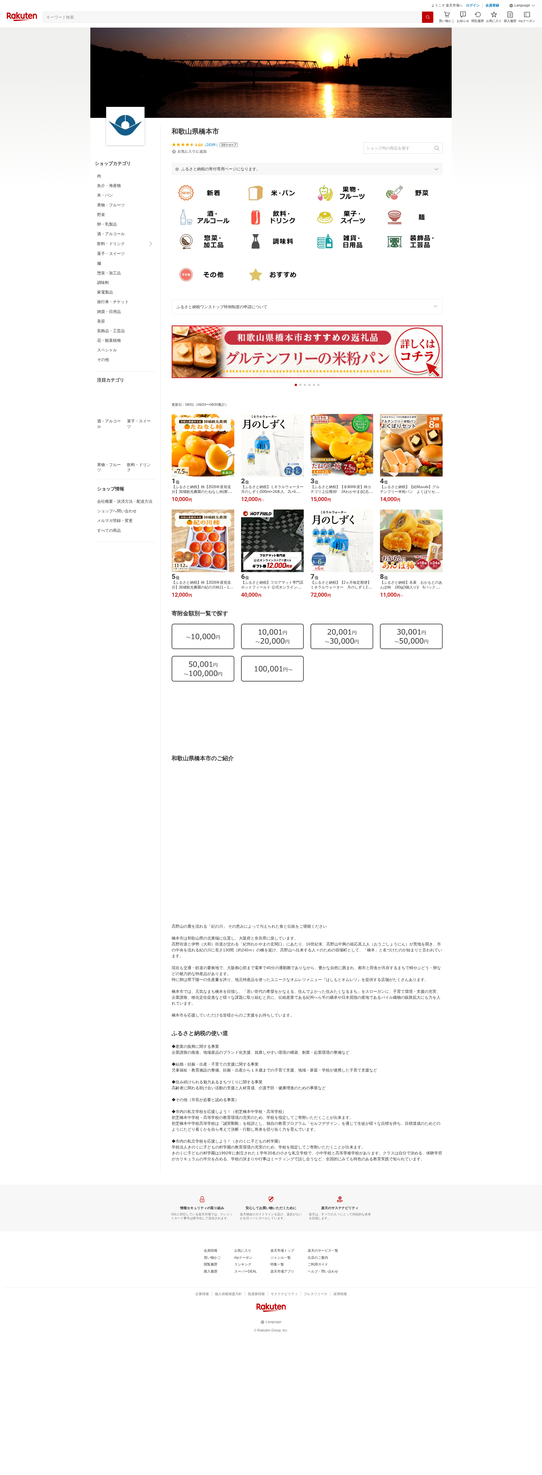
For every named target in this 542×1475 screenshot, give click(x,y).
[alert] (307, 183)
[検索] (427, 31)
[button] (522, 19)
